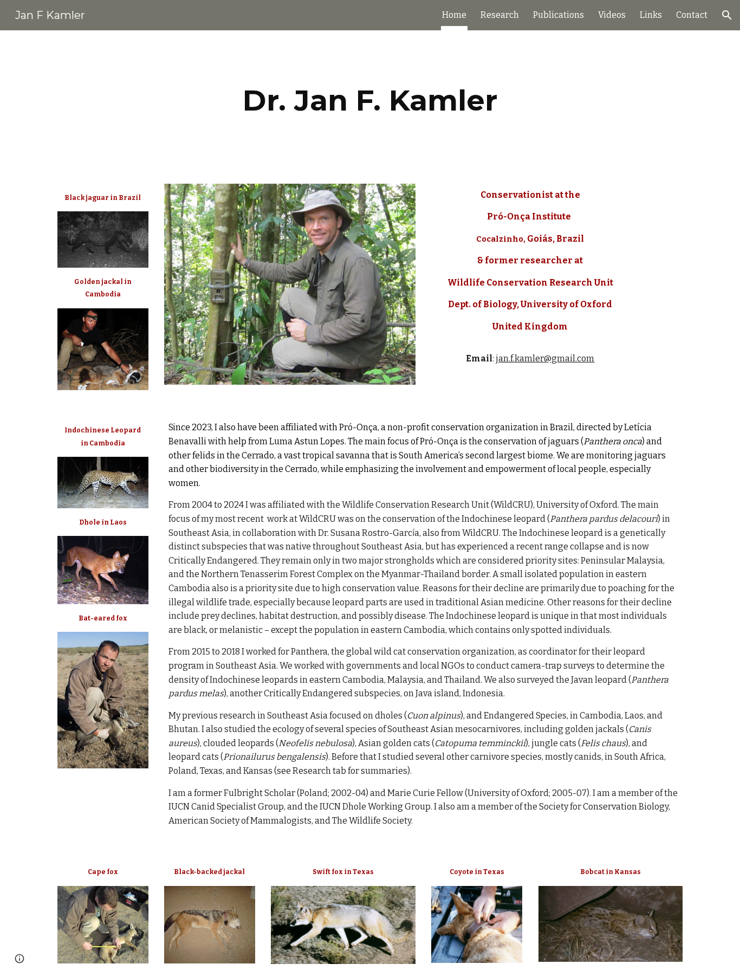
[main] (370, 100)
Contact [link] (691, 15)
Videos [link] (612, 15)
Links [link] (651, 15)
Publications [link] (558, 15)
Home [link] (454, 15)
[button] (727, 15)
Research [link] (500, 15)
